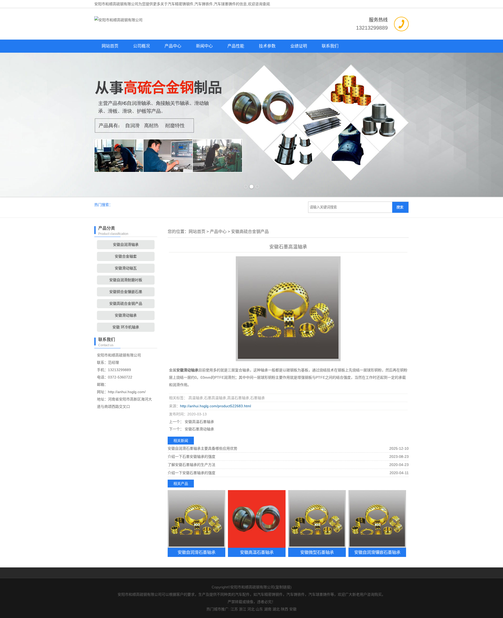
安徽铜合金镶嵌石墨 (125, 292)
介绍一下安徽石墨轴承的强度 (191, 473)
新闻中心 (204, 46)
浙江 (242, 609)
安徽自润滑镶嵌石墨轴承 (377, 552)
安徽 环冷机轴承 (125, 327)
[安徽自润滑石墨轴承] (196, 519)
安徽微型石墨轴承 (317, 552)
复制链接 (283, 587)
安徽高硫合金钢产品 (125, 303)
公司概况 (141, 46)
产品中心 (173, 46)
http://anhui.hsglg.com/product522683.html (215, 406)
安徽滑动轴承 (126, 315)
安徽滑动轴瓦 (126, 268)
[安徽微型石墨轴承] (317, 519)
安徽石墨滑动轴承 (199, 429)
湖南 (267, 609)
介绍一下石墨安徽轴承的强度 (191, 456)
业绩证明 (298, 46)
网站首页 (110, 46)
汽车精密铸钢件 (180, 4)
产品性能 (235, 46)
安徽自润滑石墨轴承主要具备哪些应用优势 (202, 448)
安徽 (293, 609)
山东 (259, 609)
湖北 (276, 609)
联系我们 (330, 46)
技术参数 (267, 46)
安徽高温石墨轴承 (199, 422)
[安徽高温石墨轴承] (257, 519)
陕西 (284, 609)
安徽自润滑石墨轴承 (196, 552)
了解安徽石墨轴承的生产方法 (191, 465)
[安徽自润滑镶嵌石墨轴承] (377, 519)
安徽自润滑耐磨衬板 (125, 280)
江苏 (234, 609)
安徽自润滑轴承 (126, 244)
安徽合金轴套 (126, 256)
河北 (251, 609)
